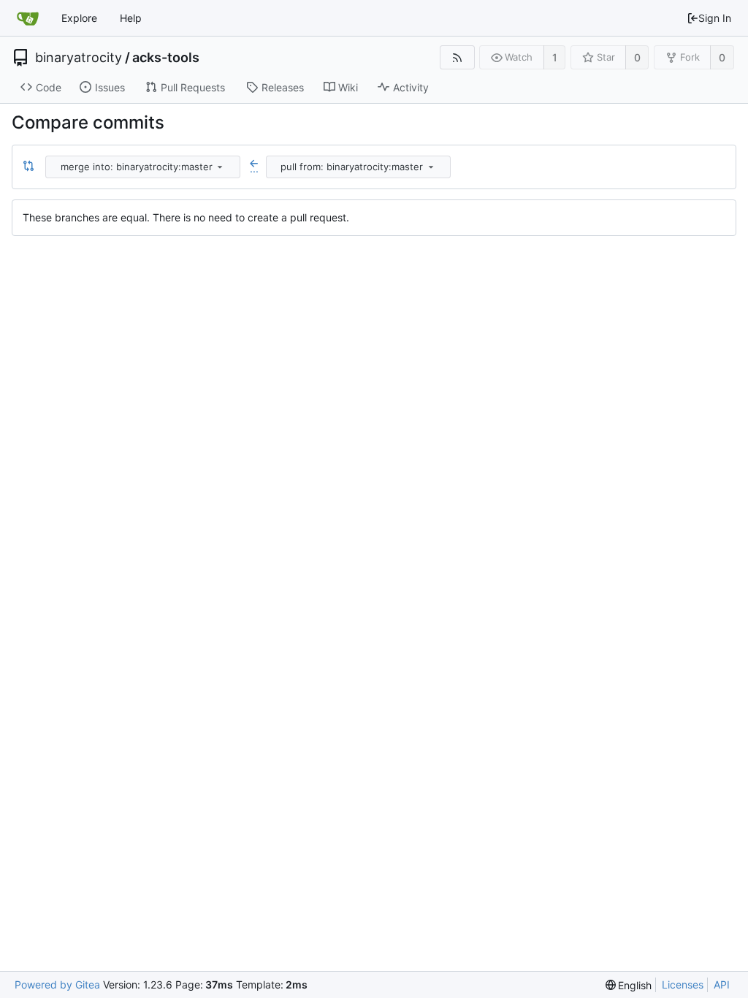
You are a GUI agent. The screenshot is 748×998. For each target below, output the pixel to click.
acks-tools (165, 57)
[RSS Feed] (457, 57)
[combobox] (144, 167)
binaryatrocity (78, 57)
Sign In (714, 18)
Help (131, 18)
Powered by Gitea (57, 984)
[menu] (220, 166)
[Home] (27, 18)
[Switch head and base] (28, 166)
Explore (79, 18)
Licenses (682, 984)
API (722, 984)
